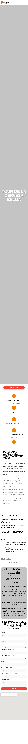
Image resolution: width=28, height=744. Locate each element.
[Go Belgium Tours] (5, 2)
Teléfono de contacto (8, 667)
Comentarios (5, 679)
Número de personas (7, 649)
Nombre (3, 632)
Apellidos (4, 638)
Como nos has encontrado (9, 673)
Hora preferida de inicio (8, 655)
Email (2, 661)
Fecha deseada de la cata (9, 644)
